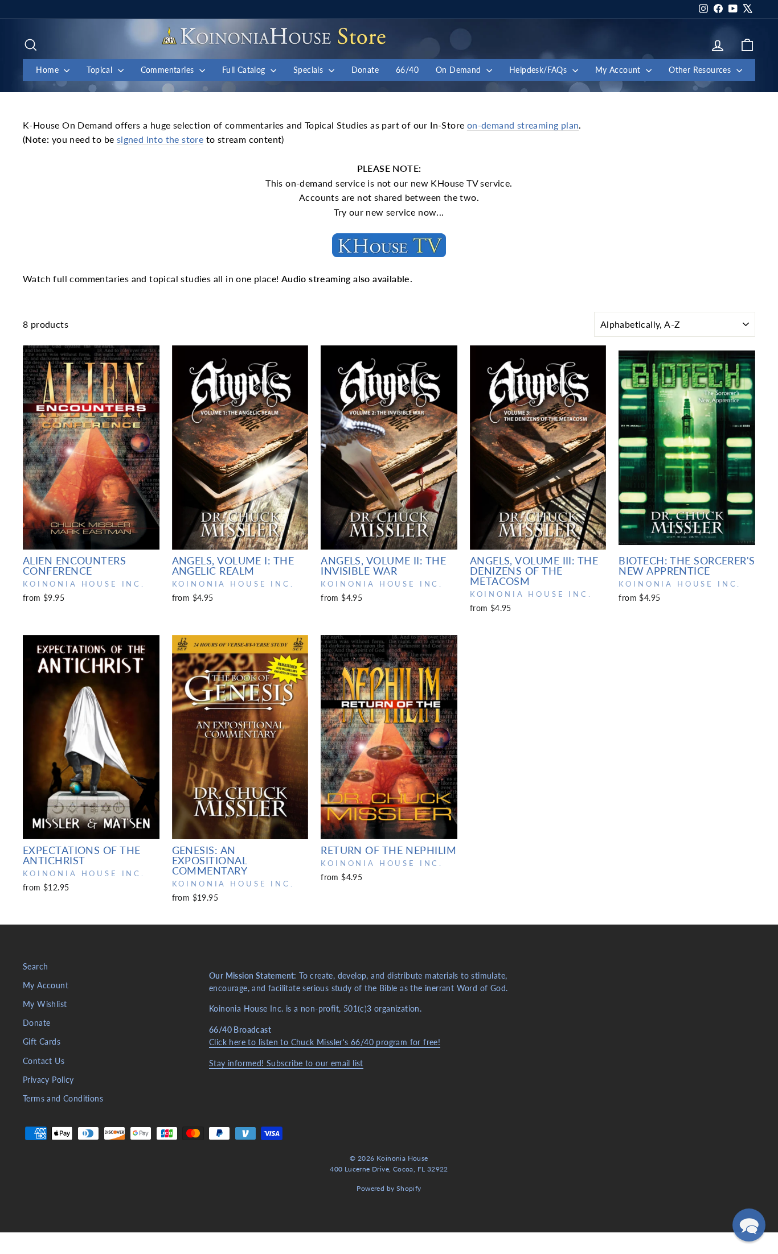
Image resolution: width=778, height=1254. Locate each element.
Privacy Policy (48, 1079)
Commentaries (168, 70)
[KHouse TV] (389, 245)
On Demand (460, 70)
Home (48, 70)
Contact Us (43, 1061)
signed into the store (160, 139)
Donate (365, 70)
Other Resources (701, 70)
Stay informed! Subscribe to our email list (286, 1063)
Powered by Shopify (389, 1188)
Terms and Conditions (63, 1098)
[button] (748, 1224)
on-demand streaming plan (523, 124)
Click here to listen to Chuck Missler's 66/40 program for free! (324, 1042)
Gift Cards (41, 1041)
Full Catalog (245, 70)
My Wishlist (45, 1004)
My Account (619, 70)
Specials (309, 70)
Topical (100, 70)
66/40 (407, 70)
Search (35, 966)
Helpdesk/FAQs (539, 70)
